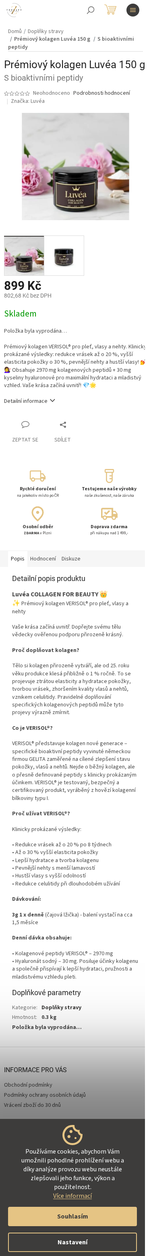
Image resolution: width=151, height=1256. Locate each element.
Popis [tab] (18, 559)
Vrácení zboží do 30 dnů (32, 1105)
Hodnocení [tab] (43, 559)
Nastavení (72, 1242)
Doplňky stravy (61, 1008)
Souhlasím (72, 1216)
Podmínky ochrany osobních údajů (45, 1095)
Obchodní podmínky (28, 1085)
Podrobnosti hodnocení (101, 93)
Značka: (28, 101)
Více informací (72, 1195)
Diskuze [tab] (71, 559)
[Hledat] (91, 10)
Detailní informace (26, 401)
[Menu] (133, 10)
